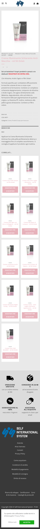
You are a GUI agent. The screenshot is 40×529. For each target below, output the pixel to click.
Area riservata (20, 447)
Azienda (20, 443)
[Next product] (3, 67)
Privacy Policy (20, 454)
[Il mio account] (34, 3)
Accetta (26, 522)
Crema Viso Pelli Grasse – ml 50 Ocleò (10, 181)
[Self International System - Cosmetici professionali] (20, 3)
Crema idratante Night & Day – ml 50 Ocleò (10, 305)
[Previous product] (6, 67)
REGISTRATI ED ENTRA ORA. (19, 74)
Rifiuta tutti (12, 522)
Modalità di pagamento (20, 469)
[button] (2, 3)
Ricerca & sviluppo (12, 492)
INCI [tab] (2, 132)
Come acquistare (20, 460)
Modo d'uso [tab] (5, 128)
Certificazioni (25, 492)
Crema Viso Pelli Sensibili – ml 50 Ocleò (10, 349)
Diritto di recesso (20, 478)
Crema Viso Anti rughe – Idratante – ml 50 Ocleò (29, 182)
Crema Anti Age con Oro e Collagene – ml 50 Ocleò (10, 224)
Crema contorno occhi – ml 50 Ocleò (10, 265)
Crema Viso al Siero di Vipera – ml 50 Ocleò (30, 265)
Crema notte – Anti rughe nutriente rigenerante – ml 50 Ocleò (29, 307)
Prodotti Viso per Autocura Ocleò (18, 54)
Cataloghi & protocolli (26, 495)
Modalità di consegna (20, 474)
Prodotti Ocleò (7, 54)
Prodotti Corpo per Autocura (20, 120)
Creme (10, 55)
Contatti (20, 450)
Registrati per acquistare (10, 189)
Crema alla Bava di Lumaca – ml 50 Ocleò (30, 223)
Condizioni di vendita (20, 465)
